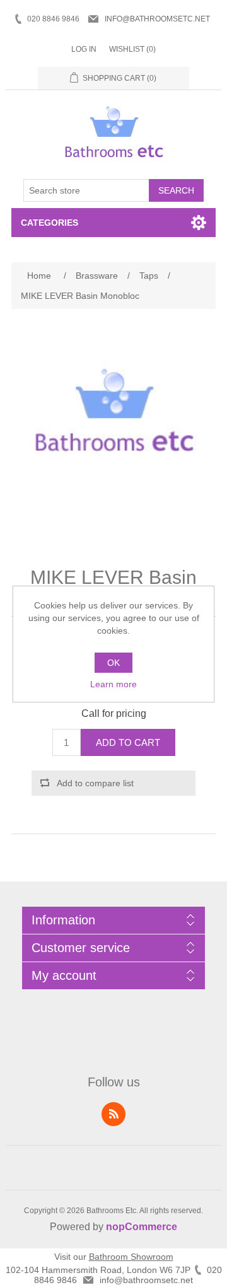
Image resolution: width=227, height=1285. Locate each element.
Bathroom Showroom (131, 1257)
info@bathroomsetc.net (157, 19)
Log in (83, 49)
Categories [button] (49, 223)
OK (113, 663)
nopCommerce (141, 1226)
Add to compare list (95, 783)
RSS (113, 1114)
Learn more (113, 684)
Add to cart (128, 742)
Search (176, 190)
